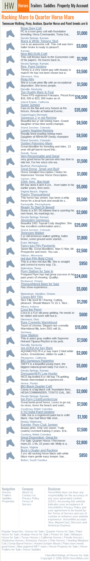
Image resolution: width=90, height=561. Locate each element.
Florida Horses (73, 537)
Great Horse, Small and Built (40, 169)
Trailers (6, 495)
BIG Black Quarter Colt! (36, 386)
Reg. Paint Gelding (33, 66)
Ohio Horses (57, 540)
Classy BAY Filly (32, 297)
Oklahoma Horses (13, 540)
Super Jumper (30, 105)
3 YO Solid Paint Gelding (37, 412)
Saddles (7, 498)
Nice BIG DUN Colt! (34, 54)
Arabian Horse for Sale (34, 534)
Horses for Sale (34, 531)
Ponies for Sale (60, 534)
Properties (8, 501)
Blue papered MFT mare (32, 546)
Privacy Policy (30, 498)
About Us (27, 492)
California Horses (51, 537)
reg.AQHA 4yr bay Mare (37, 348)
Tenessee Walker (32, 233)
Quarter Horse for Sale (60, 531)
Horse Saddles (32, 549)
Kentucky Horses (36, 540)
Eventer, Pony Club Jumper (39, 425)
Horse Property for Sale (63, 546)
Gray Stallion (29, 335)
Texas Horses (29, 537)
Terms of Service (27, 503)
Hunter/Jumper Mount (47, 543)
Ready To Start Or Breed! (37, 207)
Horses (6, 492)
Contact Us (29, 495)
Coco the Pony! (31, 309)
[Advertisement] (45, 471)
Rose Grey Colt (31, 28)
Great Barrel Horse (20, 543)
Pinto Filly (27, 79)
